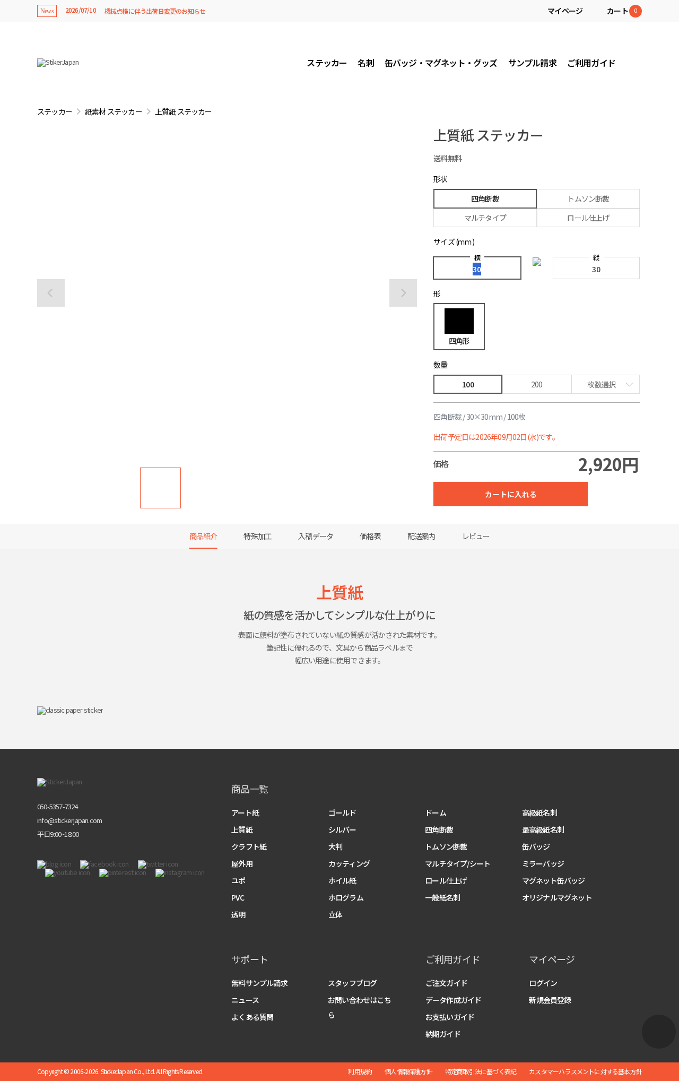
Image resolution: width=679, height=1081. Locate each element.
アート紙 (245, 812)
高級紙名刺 (539, 812)
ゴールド (342, 812)
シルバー (342, 829)
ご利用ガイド (591, 62)
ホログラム (345, 897)
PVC (237, 897)
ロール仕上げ (446, 880)
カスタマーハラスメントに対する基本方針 (585, 1071)
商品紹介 (203, 536)
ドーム (435, 812)
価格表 (370, 536)
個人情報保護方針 (408, 1071)
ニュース (245, 999)
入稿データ (315, 536)
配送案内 (421, 536)
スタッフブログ (352, 983)
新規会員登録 (550, 999)
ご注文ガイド (446, 983)
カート (622, 10)
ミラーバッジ (543, 863)
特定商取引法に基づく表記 (480, 1071)
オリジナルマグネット (557, 897)
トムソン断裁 (446, 846)
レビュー (476, 536)
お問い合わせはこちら (359, 1007)
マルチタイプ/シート (457, 863)
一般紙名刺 (442, 897)
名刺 (365, 62)
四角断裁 (439, 829)
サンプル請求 (532, 62)
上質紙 (242, 829)
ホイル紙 (342, 880)
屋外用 (242, 863)
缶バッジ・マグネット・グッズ (441, 62)
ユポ (238, 880)
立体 (335, 914)
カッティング (349, 863)
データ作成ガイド (453, 999)
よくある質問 (252, 1016)
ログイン (543, 983)
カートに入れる (511, 494)
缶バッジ (536, 846)
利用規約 (360, 1071)
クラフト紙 (248, 846)
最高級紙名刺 (543, 829)
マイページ (564, 10)
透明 (238, 914)
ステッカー (327, 62)
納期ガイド (442, 1033)
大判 (335, 846)
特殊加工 (257, 536)
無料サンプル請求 (259, 983)
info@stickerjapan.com (69, 820)
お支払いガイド (449, 1016)
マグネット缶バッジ (553, 880)
